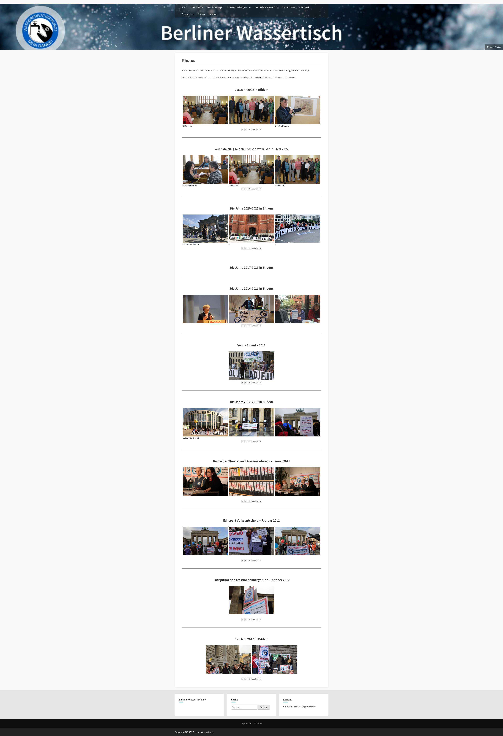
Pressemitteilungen (237, 7)
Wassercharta (288, 7)
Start (184, 7)
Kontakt (213, 14)
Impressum (246, 723)
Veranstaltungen (215, 7)
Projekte (186, 14)
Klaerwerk (304, 7)
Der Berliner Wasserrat (266, 7)
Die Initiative (196, 7)
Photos (201, 14)
